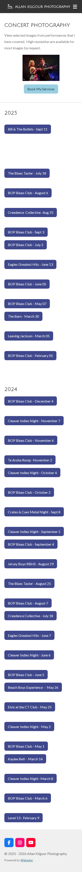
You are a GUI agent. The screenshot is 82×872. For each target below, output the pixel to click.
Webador (27, 860)
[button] (73, 58)
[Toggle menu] (75, 6)
